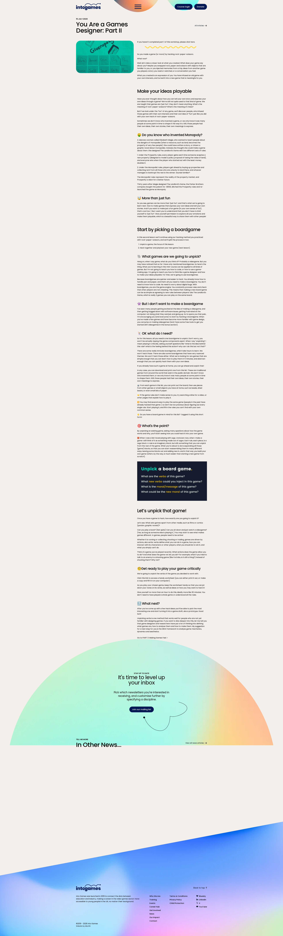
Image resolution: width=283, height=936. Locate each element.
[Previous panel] (48, 816)
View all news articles (194, 743)
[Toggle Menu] (138, 6)
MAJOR (87, 926)
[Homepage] (88, 6)
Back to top (199, 887)
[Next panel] (56, 816)
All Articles (199, 25)
